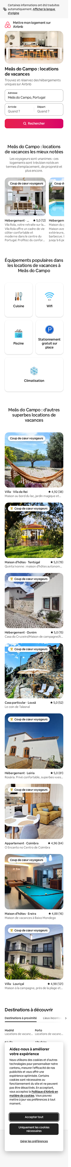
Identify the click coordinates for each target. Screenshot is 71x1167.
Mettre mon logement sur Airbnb (32, 25)
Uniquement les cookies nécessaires (34, 1129)
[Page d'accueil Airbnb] (8, 24)
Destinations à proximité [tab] (21, 1018)
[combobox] (34, 97)
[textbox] (19, 111)
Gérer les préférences (34, 1141)
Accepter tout (34, 1117)
